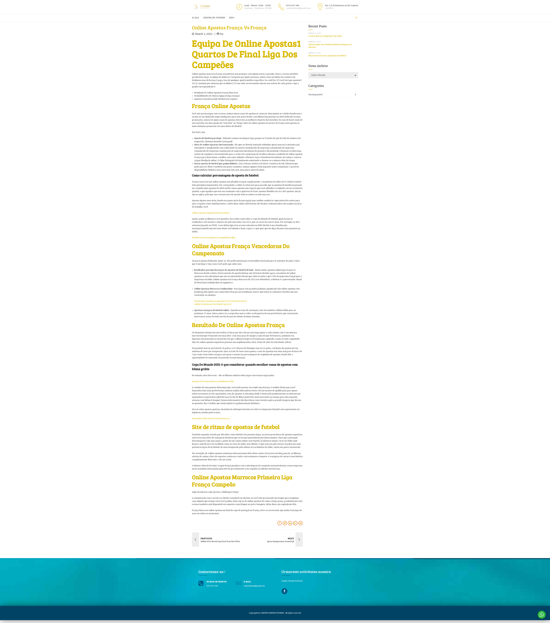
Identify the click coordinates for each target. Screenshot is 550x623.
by (221, 34)
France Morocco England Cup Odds (325, 36)
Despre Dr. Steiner (214, 17)
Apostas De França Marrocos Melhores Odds (213, 381)
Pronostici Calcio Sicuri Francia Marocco (211, 418)
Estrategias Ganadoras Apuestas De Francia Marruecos (220, 301)
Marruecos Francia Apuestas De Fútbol (327, 55)
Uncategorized (315, 94)
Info (231, 17)
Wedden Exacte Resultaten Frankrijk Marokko (213, 237)
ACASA (195, 17)
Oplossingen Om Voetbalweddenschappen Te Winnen (330, 45)
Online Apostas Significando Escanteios (210, 213)
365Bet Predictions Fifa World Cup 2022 (212, 304)
